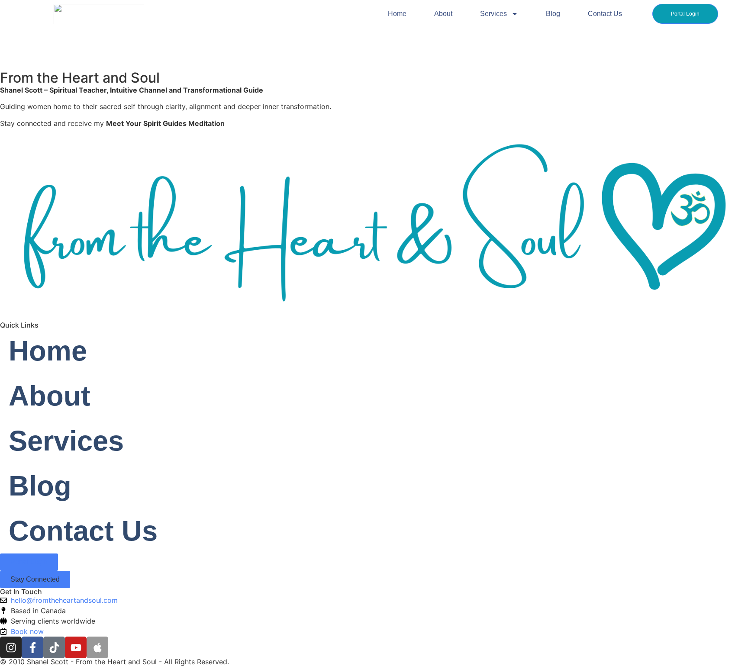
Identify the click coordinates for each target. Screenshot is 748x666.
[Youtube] (76, 647)
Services (493, 13)
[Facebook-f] (32, 647)
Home (397, 13)
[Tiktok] (54, 647)
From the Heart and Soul (80, 77)
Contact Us (605, 13)
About (443, 13)
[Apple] (97, 647)
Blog (553, 13)
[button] (35, 579)
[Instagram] (11, 647)
